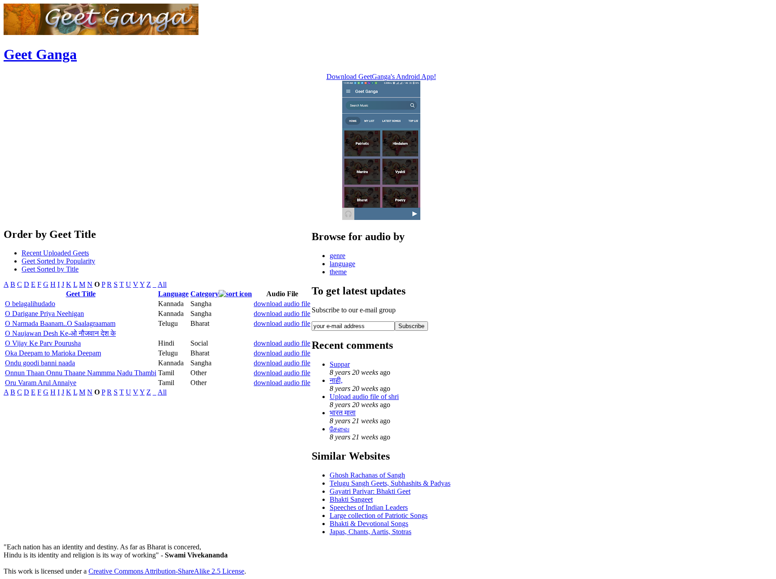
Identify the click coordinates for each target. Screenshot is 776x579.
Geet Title (81, 294)
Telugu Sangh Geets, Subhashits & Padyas (390, 483)
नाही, (336, 380)
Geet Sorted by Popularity (58, 261)
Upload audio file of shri (364, 396)
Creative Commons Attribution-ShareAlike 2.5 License (166, 571)
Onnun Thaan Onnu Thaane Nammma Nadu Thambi (80, 373)
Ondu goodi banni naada (40, 363)
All (162, 284)
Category (204, 294)
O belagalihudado (30, 303)
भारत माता (343, 413)
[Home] (101, 32)
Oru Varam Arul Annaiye (40, 382)
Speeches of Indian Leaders (369, 507)
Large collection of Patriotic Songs (379, 515)
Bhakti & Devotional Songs (369, 523)
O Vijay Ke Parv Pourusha (43, 343)
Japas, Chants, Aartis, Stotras (370, 531)
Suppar (340, 364)
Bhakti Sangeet (351, 499)
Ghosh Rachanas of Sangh (367, 475)
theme (338, 272)
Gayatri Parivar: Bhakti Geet (370, 491)
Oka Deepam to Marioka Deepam (53, 353)
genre (337, 255)
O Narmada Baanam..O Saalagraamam (60, 323)
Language (173, 294)
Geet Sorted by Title (50, 269)
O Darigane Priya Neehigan (44, 313)
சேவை (339, 429)
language (342, 264)
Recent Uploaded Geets (55, 253)
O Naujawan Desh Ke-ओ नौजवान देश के (60, 333)
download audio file (282, 303)
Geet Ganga (40, 54)
